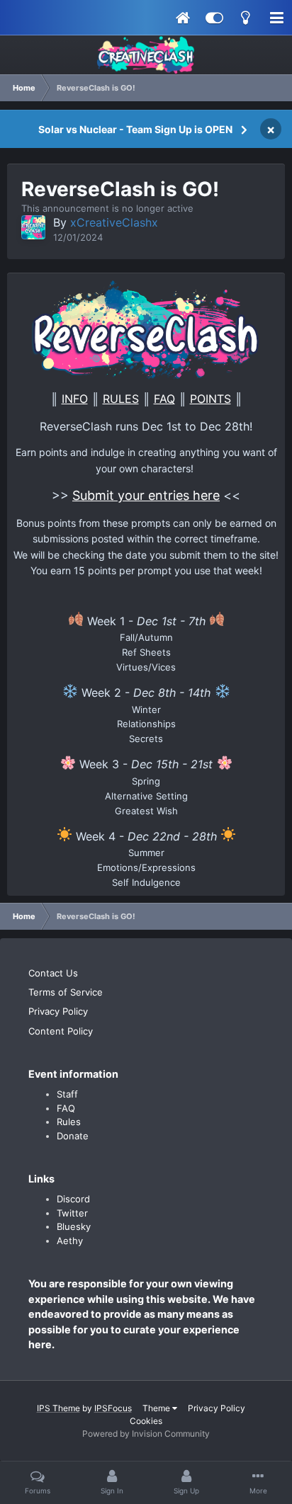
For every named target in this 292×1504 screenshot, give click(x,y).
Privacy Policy (58, 1011)
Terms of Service (65, 992)
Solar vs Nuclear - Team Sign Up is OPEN (135, 129)
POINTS (210, 399)
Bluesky (74, 1226)
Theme (157, 1408)
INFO (75, 399)
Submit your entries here (146, 495)
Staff (67, 1094)
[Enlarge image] (146, 328)
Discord (73, 1198)
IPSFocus (113, 1408)
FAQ (164, 399)
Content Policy (60, 1031)
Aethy (70, 1240)
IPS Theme (58, 1408)
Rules (69, 1121)
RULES (121, 399)
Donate (73, 1135)
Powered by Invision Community (146, 1433)
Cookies (146, 1420)
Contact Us (53, 973)
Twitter (72, 1213)
